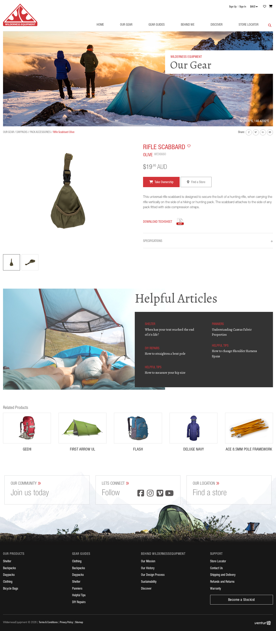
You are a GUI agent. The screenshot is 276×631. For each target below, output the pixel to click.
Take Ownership (163, 182)
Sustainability (149, 582)
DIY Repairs (79, 602)
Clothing (7, 582)
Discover (216, 25)
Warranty (215, 589)
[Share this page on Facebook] (249, 132)
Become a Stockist (241, 600)
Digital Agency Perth (264, 623)
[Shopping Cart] (271, 6)
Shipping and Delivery (223, 575)
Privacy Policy (66, 622)
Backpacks (9, 568)
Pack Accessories (40, 132)
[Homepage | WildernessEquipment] (20, 15)
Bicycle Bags (10, 589)
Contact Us (216, 568)
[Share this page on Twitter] (256, 132)
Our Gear (126, 25)
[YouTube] (169, 493)
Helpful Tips (79, 595)
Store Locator (248, 25)
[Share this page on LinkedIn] (263, 132)
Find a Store (197, 182)
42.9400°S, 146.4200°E (254, 121)
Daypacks (21, 132)
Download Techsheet (157, 222)
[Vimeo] (160, 493)
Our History (148, 568)
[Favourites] (264, 6)
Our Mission (148, 561)
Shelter (7, 561)
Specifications (208, 241)
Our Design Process (153, 575)
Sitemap (79, 622)
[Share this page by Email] (270, 132)
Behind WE (187, 25)
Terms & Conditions (48, 622)
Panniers (77, 589)
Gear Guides (157, 25)
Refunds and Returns (222, 582)
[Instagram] (150, 493)
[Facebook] (140, 493)
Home (100, 25)
